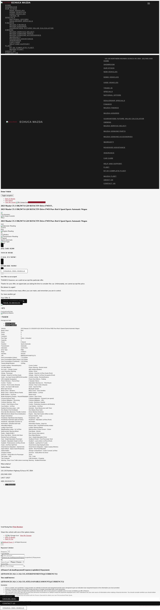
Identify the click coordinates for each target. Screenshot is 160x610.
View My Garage (25, 202)
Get (10, 484)
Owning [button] (9, 30)
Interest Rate (4, 564)
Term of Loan (5, 562)
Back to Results (11, 303)
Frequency (4, 551)
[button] (80, 585)
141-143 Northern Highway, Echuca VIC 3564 (123, 58)
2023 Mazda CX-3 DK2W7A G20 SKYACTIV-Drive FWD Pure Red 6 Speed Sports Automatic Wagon (44, 209)
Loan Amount (5, 553)
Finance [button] (9, 23)
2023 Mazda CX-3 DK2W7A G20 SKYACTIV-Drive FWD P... (27, 206)
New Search (9, 200)
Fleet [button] (8, 46)
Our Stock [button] (11, 9)
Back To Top (9, 539)
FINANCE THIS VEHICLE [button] (13, 608)
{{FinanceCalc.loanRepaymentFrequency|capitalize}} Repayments (20, 557)
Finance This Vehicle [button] (14, 271)
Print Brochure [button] (18, 527)
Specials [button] (10, 17)
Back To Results (10, 199)
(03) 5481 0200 (147, 58)
